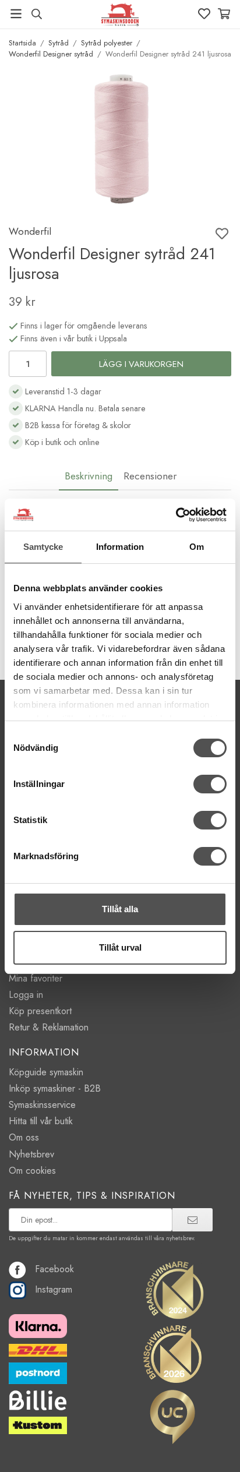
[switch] (210, 784)
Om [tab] (196, 547)
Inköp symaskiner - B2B (55, 1088)
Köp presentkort (40, 1011)
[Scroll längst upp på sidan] (206, 1447)
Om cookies (32, 1170)
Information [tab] (120, 547)
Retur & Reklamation (49, 1027)
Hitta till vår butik (41, 1121)
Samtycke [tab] (43, 547)
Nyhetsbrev (31, 1154)
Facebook (54, 1269)
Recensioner (150, 476)
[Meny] (16, 14)
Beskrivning (88, 476)
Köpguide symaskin (46, 1072)
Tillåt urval (120, 947)
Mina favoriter (35, 978)
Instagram (53, 1289)
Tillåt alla (120, 909)
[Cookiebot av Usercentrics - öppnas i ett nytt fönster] (176, 515)
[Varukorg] (224, 14)
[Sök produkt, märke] (36, 14)
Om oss (24, 1137)
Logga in (26, 994)
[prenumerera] (192, 1219)
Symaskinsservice (42, 1104)
